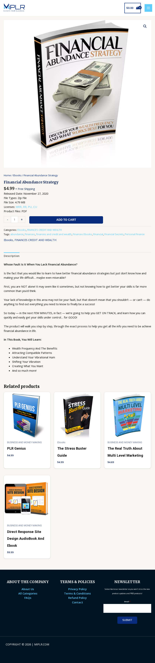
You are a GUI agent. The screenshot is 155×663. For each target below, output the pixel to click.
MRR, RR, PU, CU (26, 207)
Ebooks (17, 175)
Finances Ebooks (82, 234)
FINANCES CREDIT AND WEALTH (44, 230)
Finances (30, 234)
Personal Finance (135, 234)
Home (7, 175)
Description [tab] (11, 256)
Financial (98, 234)
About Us (28, 589)
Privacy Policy (77, 589)
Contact (77, 602)
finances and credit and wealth (54, 234)
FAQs (27, 598)
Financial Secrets (114, 234)
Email (127, 601)
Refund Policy (77, 598)
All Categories (27, 593)
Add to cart (66, 219)
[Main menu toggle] (148, 8)
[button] (145, 26)
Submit (127, 620)
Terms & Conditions (77, 593)
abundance (17, 234)
